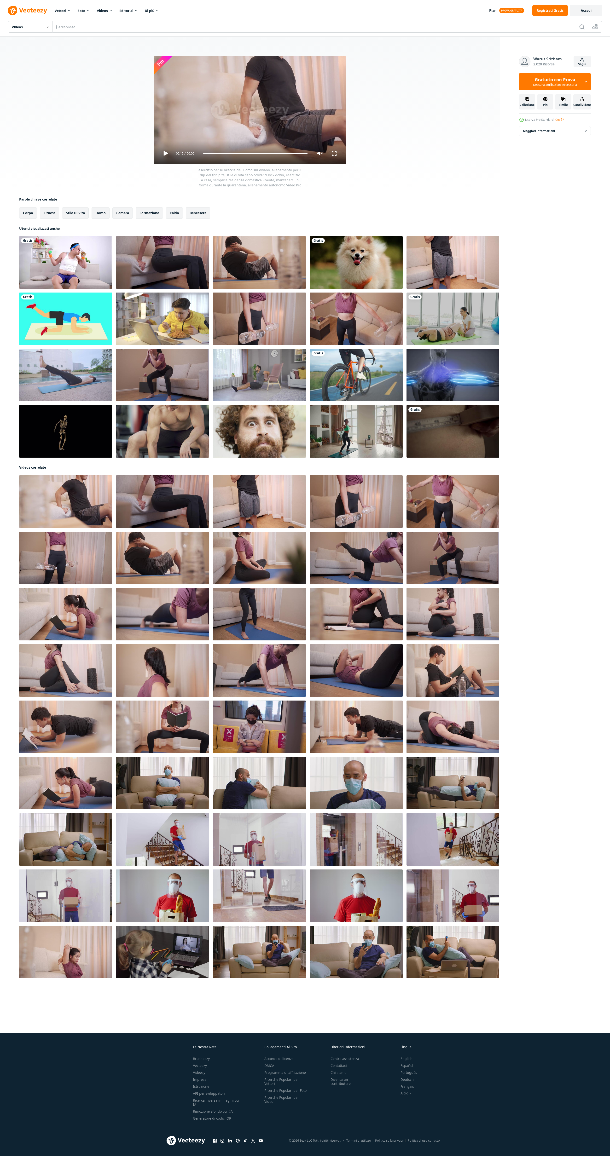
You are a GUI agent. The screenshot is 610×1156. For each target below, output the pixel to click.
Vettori (60, 10)
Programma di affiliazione (285, 1072)
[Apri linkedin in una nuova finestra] (230, 1141)
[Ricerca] (582, 27)
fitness (49, 213)
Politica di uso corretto (424, 1140)
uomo (100, 213)
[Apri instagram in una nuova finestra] (222, 1141)
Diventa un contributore (341, 1081)
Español (407, 1065)
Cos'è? (559, 120)
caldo (174, 213)
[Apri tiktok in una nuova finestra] (245, 1141)
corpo (28, 213)
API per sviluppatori (209, 1093)
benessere (198, 213)
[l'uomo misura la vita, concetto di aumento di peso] (453, 431)
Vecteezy (200, 1065)
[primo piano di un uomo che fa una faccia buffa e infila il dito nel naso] (259, 431)
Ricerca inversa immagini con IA (216, 1102)
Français (407, 1086)
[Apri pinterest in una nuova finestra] (238, 1141)
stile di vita (75, 213)
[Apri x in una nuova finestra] (253, 1141)
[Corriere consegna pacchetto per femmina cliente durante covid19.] (259, 895)
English (406, 1058)
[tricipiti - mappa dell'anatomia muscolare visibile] (453, 375)
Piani (493, 10)
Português (409, 1072)
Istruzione (201, 1086)
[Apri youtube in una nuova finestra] (261, 1141)
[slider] (255, 153)
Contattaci (339, 1065)
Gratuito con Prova (555, 82)
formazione (149, 213)
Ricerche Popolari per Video (281, 1099)
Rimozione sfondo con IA (213, 1111)
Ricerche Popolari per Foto (285, 1090)
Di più (149, 10)
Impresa (199, 1079)
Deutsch (407, 1079)
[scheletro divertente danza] (65, 431)
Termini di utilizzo (358, 1140)
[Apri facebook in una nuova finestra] (215, 1141)
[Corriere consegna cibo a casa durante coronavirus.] (65, 895)
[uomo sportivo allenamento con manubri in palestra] (162, 431)
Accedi (586, 10)
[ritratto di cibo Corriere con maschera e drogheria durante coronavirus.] (356, 895)
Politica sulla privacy (389, 1140)
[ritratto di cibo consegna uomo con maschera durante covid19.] (162, 895)
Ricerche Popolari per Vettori (281, 1081)
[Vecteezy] (27, 10)
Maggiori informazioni (539, 131)
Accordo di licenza (279, 1058)
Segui (582, 64)
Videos (102, 10)
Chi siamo (338, 1072)
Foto (81, 10)
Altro (404, 1093)
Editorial (126, 10)
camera (122, 213)
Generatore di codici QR (212, 1118)
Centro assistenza (345, 1058)
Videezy (199, 1072)
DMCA (269, 1065)
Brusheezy (201, 1058)
